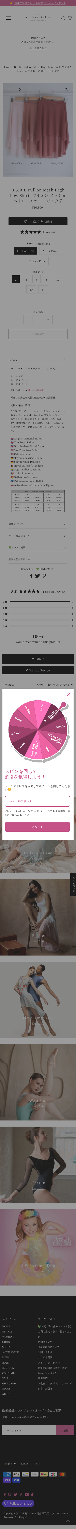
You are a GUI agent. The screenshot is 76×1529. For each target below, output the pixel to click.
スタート (37, 827)
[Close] (69, 694)
